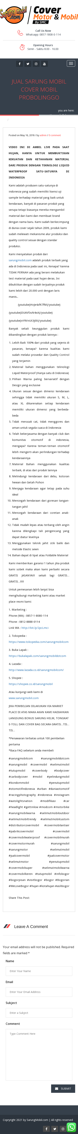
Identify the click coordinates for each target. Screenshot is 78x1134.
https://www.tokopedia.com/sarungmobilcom (39, 642)
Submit (66, 1088)
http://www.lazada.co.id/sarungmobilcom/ (36, 670)
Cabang (66, 115)
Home (53, 115)
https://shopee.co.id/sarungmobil (31, 684)
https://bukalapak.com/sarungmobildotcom (37, 656)
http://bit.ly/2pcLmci (34, 628)
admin (43, 135)
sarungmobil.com (20, 260)
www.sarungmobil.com (24, 698)
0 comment (55, 135)
